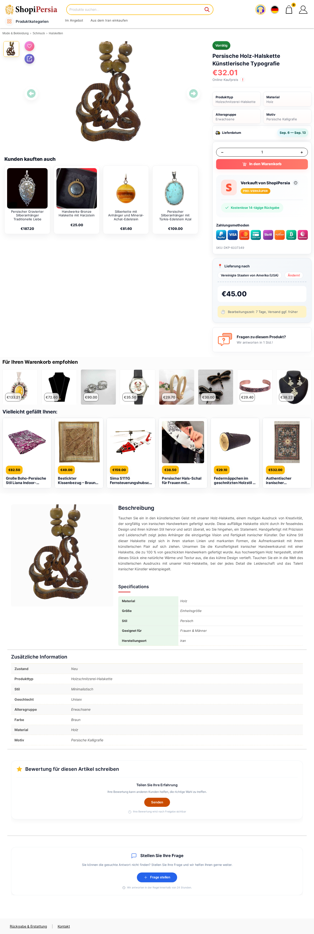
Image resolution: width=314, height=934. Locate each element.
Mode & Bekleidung (15, 33)
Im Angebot (74, 20)
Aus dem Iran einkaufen (109, 20)
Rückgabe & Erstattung (28, 926)
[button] (303, 9)
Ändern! (294, 275)
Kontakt (64, 926)
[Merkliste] (29, 46)
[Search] (207, 9)
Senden (157, 802)
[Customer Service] (260, 9)
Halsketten (56, 33)
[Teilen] (29, 59)
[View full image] (112, 93)
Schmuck (39, 33)
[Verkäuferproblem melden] (295, 183)
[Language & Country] (275, 9)
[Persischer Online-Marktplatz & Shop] (34, 9)
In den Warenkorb (265, 164)
